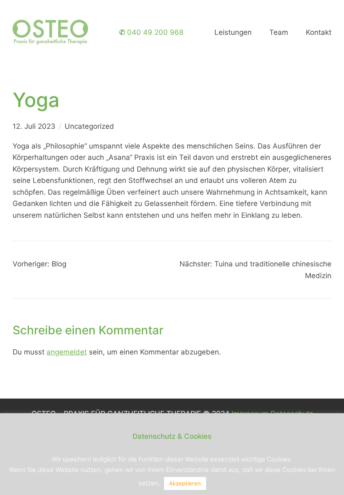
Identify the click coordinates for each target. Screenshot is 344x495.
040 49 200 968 (151, 32)
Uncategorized (89, 126)
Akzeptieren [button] (185, 483)
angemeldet (67, 351)
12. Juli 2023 (34, 126)
